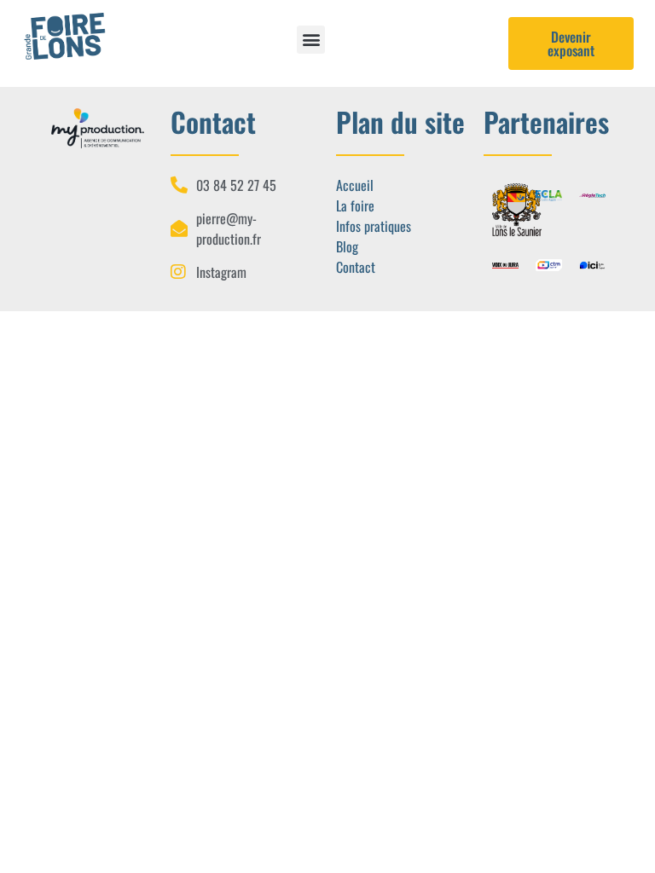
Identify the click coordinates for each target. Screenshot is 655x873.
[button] (311, 40)
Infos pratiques (373, 226)
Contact (355, 267)
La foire (355, 205)
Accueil (355, 185)
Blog (347, 246)
